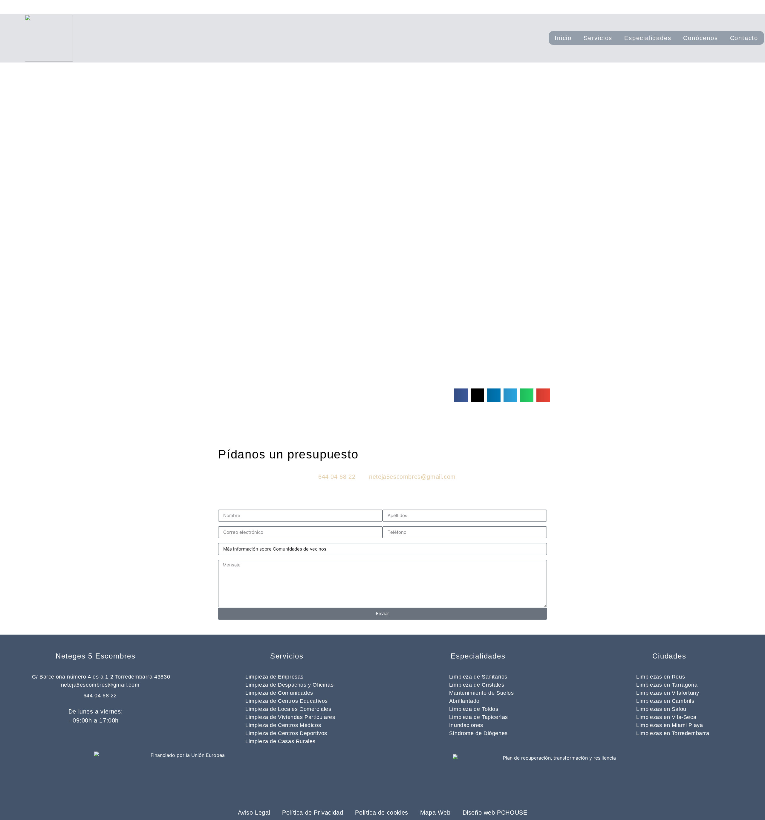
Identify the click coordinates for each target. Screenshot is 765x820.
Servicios (598, 38)
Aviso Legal (254, 812)
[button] (461, 395)
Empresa (392, 507)
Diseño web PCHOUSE (495, 812)
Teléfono (392, 524)
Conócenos (700, 38)
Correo (226, 524)
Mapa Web (435, 812)
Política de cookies (381, 812)
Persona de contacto (241, 507)
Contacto (744, 38)
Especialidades (647, 38)
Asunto (226, 540)
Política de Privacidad (312, 812)
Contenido (230, 557)
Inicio (563, 38)
